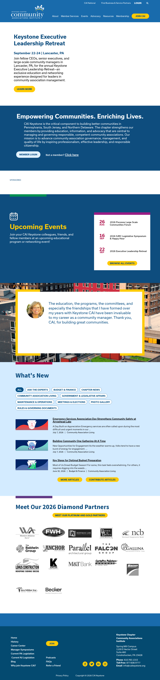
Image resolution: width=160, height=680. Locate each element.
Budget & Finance (65, 390)
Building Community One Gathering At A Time (79, 441)
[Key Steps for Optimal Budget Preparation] (32, 469)
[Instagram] (105, 664)
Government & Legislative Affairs (83, 396)
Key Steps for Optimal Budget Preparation (77, 460)
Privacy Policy (62, 675)
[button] (147, 3)
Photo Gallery (100, 402)
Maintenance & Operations (34, 402)
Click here (72, 155)
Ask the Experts (37, 390)
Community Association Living (36, 396)
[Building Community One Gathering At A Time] (32, 450)
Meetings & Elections (71, 402)
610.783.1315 (131, 659)
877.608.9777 (133, 662)
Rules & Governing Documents (37, 408)
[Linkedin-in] (98, 664)
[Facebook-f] (85, 664)
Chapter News (91, 390)
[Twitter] (91, 664)
